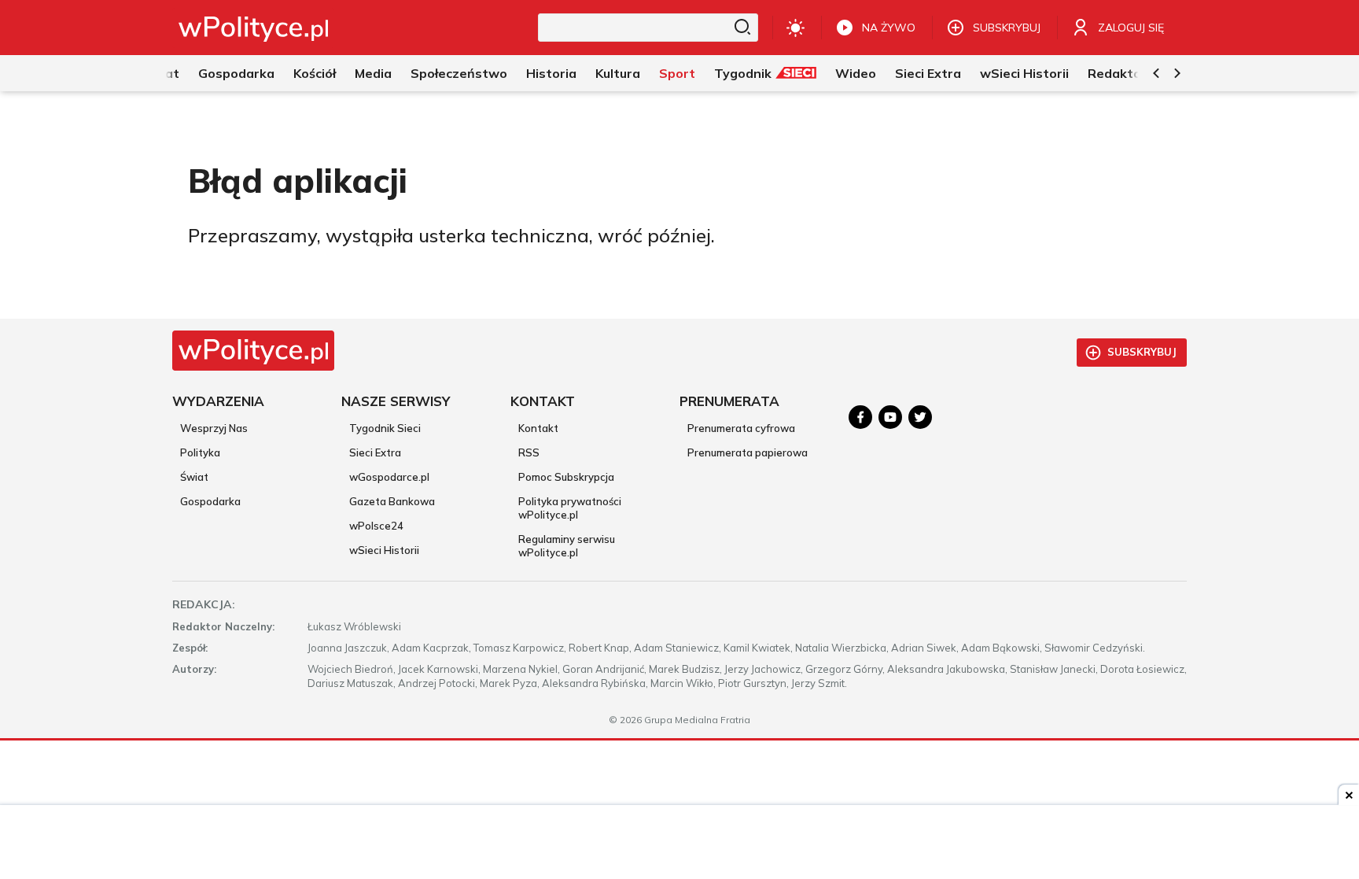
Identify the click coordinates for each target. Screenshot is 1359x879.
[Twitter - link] (920, 417)
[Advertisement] (679, 843)
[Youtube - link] (890, 417)
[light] (795, 27)
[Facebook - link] (860, 417)
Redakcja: (203, 604)
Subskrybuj (1142, 351)
